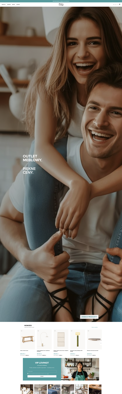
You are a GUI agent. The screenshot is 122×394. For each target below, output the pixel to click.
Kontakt (18, 4)
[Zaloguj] (115, 4)
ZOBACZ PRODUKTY (89, 317)
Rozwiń (48, 373)
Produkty (4, 4)
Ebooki (13, 4)
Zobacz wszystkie (95, 327)
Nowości (9, 4)
